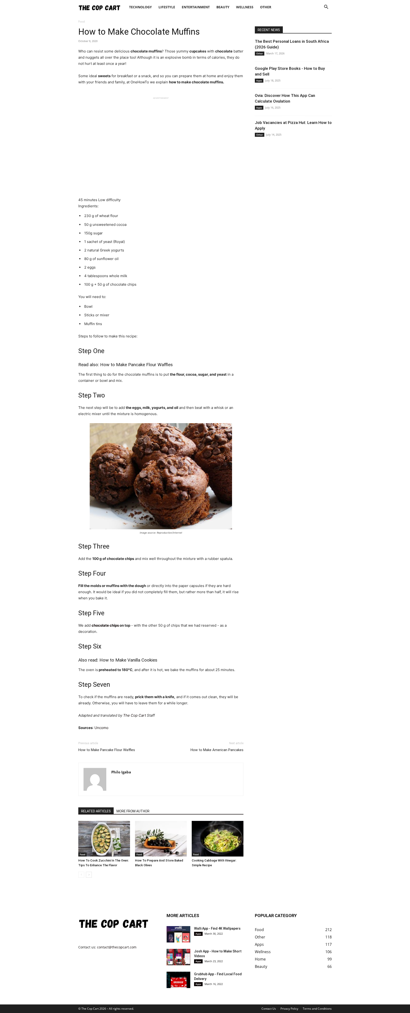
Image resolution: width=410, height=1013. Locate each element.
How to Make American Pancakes (217, 750)
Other (265, 7)
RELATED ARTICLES (96, 811)
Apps (259, 80)
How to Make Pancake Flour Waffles (136, 364)
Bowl (88, 306)
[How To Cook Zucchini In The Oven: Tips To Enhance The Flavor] (104, 839)
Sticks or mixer (96, 315)
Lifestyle (166, 7)
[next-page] (89, 875)
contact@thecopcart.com (116, 947)
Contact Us (268, 1009)
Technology (140, 7)
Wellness (244, 7)
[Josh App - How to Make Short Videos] (178, 957)
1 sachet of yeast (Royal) (104, 241)
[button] (326, 7)
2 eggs (89, 267)
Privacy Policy (289, 1009)
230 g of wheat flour (100, 215)
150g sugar (93, 233)
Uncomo (101, 727)
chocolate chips (105, 625)
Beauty (222, 7)
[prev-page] (81, 875)
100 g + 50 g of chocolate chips (109, 284)
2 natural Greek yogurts (103, 250)
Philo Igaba (121, 772)
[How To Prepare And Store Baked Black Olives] (161, 839)
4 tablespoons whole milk (105, 276)
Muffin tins (92, 324)
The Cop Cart (134, 715)
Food (82, 854)
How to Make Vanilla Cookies (128, 660)
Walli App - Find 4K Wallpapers (217, 928)
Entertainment (196, 7)
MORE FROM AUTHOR (132, 811)
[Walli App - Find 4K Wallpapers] (178, 934)
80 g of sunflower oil (101, 258)
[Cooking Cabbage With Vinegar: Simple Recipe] (217, 839)
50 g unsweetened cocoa (104, 224)
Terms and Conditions (317, 1009)
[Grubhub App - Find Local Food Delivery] (178, 980)
